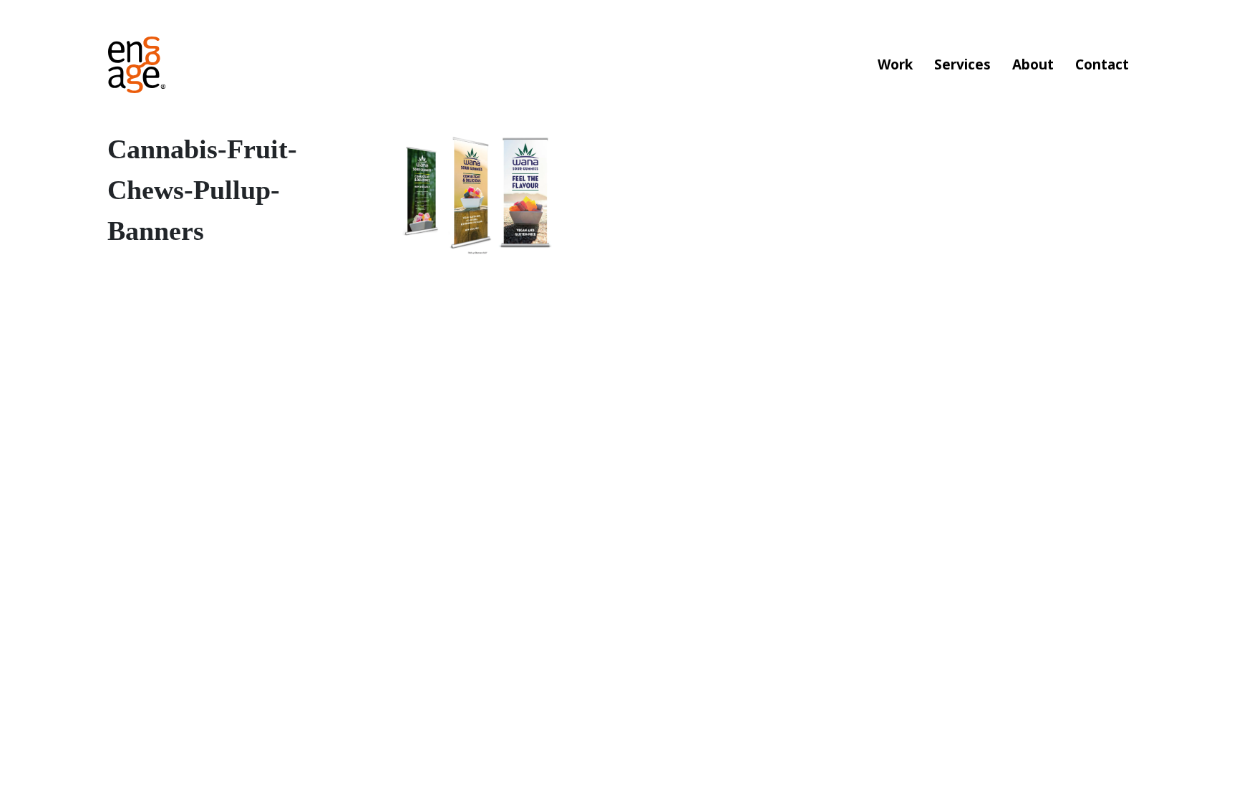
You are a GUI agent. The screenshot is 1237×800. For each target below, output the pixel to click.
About (1033, 64)
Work (895, 64)
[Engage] (136, 65)
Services (962, 64)
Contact (1102, 64)
